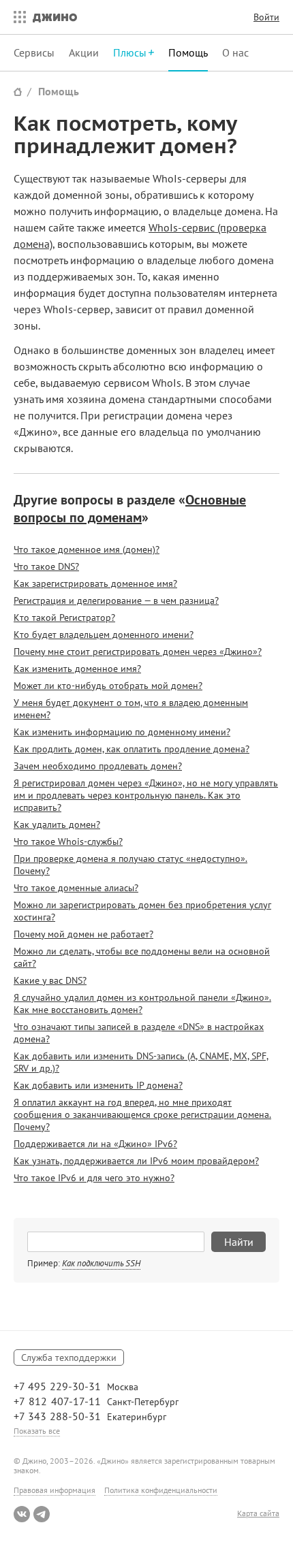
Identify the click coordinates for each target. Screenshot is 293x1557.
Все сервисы (16, 17)
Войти (266, 17)
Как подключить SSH (101, 1263)
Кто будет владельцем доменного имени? (104, 634)
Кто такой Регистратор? (64, 617)
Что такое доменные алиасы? (76, 888)
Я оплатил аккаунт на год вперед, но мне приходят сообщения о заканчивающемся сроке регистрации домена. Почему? (142, 1114)
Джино (55, 17)
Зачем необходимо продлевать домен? (98, 766)
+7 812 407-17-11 (57, 1401)
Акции (84, 52)
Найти (238, 1242)
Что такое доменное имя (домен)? (86, 549)
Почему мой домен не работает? (83, 934)
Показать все (37, 1431)
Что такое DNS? (46, 566)
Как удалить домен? (57, 824)
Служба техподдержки (69, 1357)
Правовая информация (54, 1490)
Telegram (41, 1514)
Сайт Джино (18, 91)
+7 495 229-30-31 (57, 1386)
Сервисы (34, 52)
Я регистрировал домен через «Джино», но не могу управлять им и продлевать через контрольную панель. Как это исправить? (146, 795)
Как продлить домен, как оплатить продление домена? (131, 749)
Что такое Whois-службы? (68, 841)
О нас (235, 52)
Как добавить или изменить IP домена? (98, 1085)
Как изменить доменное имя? (77, 668)
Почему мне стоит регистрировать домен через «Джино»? (138, 651)
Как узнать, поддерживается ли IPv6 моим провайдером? (136, 1161)
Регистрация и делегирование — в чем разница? (116, 600)
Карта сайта (258, 1513)
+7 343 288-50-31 (57, 1416)
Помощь (188, 52)
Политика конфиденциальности (160, 1490)
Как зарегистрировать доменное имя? (95, 583)
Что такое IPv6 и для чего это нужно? (94, 1178)
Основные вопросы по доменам (130, 508)
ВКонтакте (22, 1514)
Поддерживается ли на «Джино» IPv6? (95, 1144)
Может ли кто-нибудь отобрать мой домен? (108, 685)
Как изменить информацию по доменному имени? (122, 732)
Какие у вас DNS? (50, 980)
